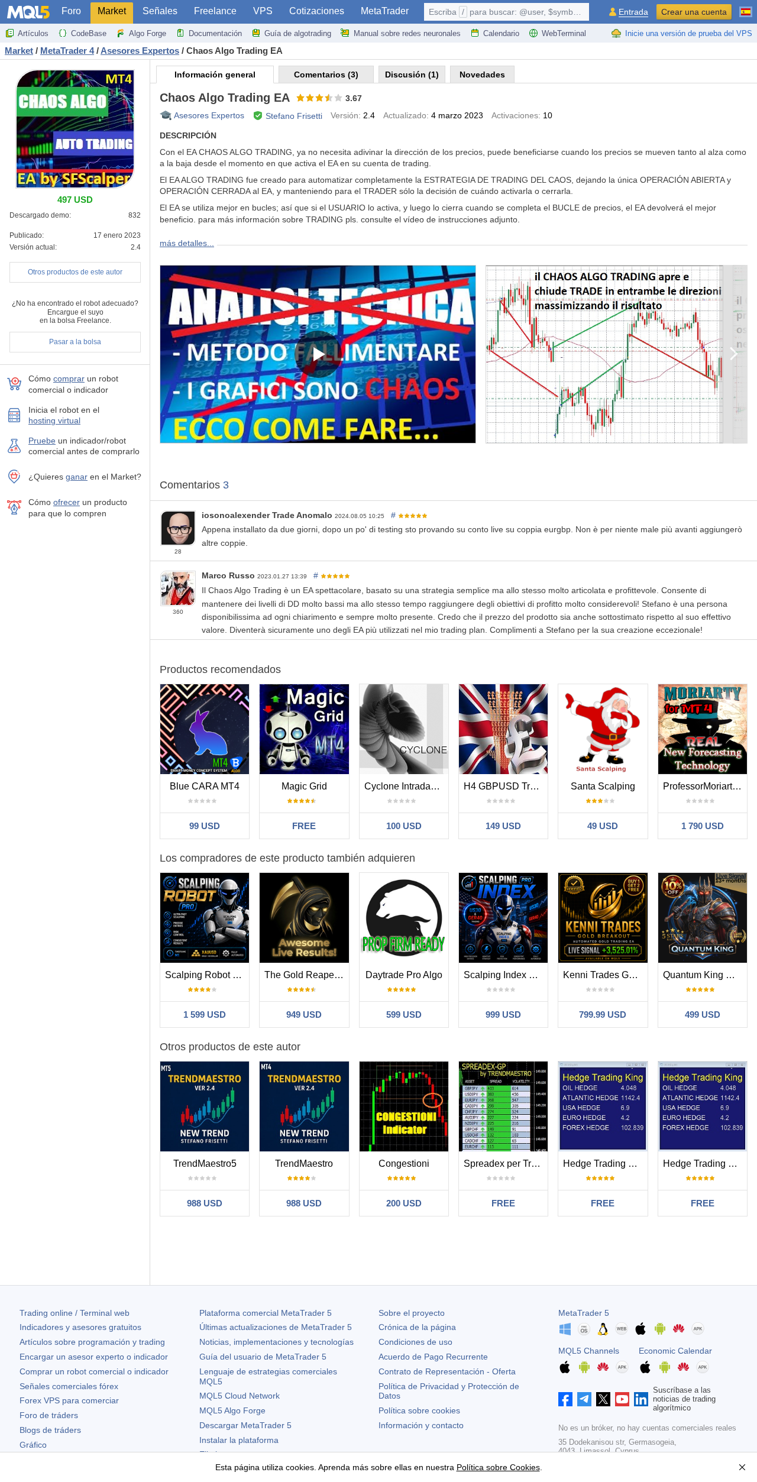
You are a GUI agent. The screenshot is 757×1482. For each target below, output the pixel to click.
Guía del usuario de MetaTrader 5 (262, 1356)
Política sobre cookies (419, 1410)
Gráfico (33, 1444)
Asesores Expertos (209, 115)
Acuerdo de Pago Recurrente (433, 1356)
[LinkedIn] (641, 1399)
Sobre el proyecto (411, 1313)
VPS (263, 11)
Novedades (482, 74)
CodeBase (88, 33)
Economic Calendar (675, 1350)
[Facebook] (565, 1399)
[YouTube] (622, 1399)
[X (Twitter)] (603, 1399)
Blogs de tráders (50, 1430)
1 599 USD (204, 1014)
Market (112, 11)
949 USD (304, 1014)
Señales (160, 11)
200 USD (404, 1203)
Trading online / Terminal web (75, 1313)
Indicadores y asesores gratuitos (80, 1327)
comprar (69, 378)
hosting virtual (54, 420)
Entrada (633, 12)
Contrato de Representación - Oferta (447, 1371)
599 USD (404, 1014)
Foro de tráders (49, 1415)
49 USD (602, 826)
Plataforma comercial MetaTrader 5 (265, 1313)
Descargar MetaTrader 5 (245, 1425)
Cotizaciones (316, 11)
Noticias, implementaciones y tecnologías (276, 1342)
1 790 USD (702, 826)
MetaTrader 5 (583, 1313)
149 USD (503, 826)
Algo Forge (147, 33)
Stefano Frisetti (294, 116)
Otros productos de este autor (75, 272)
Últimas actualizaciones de (275, 1327)
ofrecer (66, 502)
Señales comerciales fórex (69, 1386)
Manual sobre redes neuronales (407, 33)
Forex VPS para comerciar (69, 1400)
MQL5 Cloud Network (239, 1395)
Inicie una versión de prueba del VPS (688, 33)
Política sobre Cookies (498, 1467)
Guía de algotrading (297, 33)
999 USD (503, 1014)
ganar (77, 476)
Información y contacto (421, 1425)
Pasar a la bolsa (75, 342)
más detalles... (187, 243)
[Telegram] (584, 1399)
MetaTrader (385, 11)
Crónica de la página (417, 1327)
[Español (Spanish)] (745, 7)
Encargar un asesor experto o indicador (94, 1356)
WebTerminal (564, 33)
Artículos (33, 33)
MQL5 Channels (588, 1350)
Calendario (501, 33)
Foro (71, 11)
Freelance (215, 11)
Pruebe (42, 440)
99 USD (204, 826)
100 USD (404, 826)
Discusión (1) (412, 74)
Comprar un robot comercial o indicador (94, 1371)
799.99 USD (602, 1014)
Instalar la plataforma (239, 1440)
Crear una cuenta (694, 12)
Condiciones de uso (415, 1342)
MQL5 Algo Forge (232, 1410)
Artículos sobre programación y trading (92, 1342)
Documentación (215, 33)
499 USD (702, 1014)
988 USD (204, 1203)
